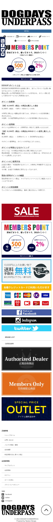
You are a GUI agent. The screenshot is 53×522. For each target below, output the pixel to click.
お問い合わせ (9, 440)
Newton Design (30, 521)
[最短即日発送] (20, 38)
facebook (8, 494)
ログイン (7, 475)
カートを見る (9, 480)
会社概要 (7, 450)
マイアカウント (10, 465)
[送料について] (32, 38)
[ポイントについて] (20, 42)
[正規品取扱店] (9, 38)
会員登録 (7, 470)
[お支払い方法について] (44, 38)
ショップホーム (10, 435)
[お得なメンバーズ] (33, 42)
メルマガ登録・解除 (11, 445)
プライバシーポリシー (12, 485)
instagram (8, 501)
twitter (7, 497)
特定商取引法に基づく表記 (13, 454)
